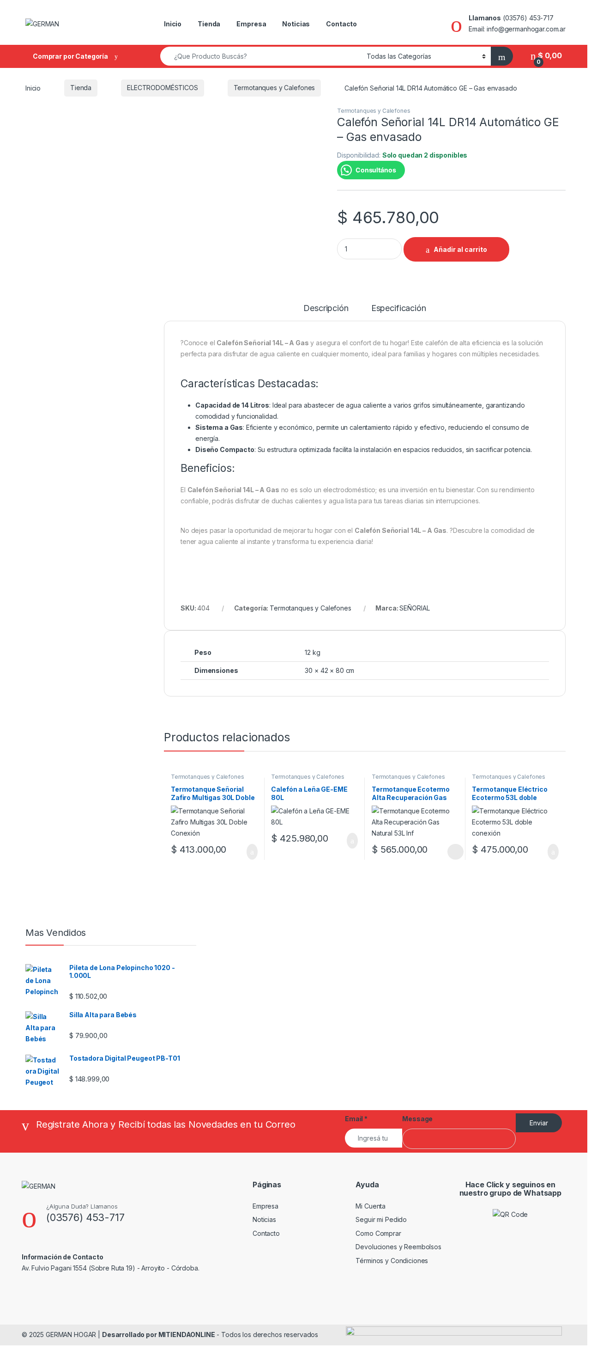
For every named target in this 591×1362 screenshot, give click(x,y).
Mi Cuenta (371, 1206)
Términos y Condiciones (392, 1260)
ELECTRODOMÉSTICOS (162, 88)
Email (356, 1119)
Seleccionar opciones (445, 852)
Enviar (539, 1123)
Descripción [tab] (325, 308)
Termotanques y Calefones (274, 88)
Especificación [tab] (398, 308)
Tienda (209, 24)
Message (417, 1119)
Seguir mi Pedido (381, 1219)
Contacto (341, 24)
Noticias (296, 24)
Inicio (172, 24)
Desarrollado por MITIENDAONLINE (158, 1334)
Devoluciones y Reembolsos (398, 1247)
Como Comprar (378, 1233)
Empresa (251, 24)
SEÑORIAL (414, 608)
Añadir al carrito (460, 249)
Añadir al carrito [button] (247, 852)
